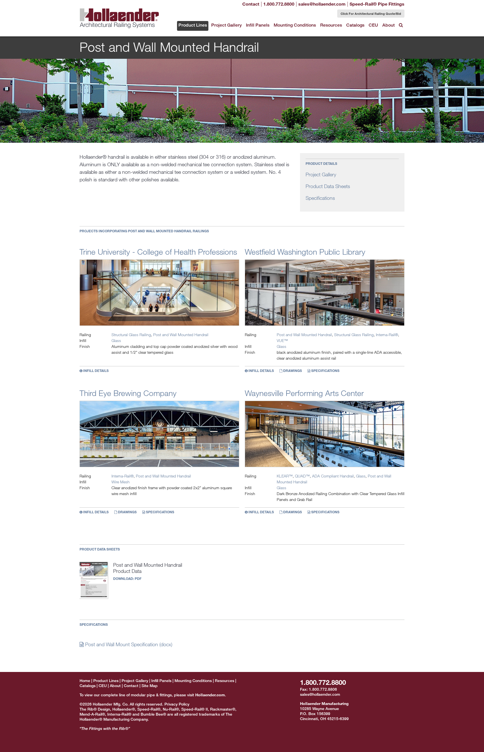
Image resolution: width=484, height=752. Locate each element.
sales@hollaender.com (320, 694)
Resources (331, 25)
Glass (116, 340)
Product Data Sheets (328, 186)
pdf (138, 578)
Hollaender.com (210, 694)
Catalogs (355, 25)
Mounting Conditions (295, 25)
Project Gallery (226, 25)
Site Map (149, 685)
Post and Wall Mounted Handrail (180, 334)
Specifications (320, 198)
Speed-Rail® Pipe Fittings (377, 3)
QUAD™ (302, 476)
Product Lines (192, 25)
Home (85, 680)
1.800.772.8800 (323, 682)
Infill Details (95, 371)
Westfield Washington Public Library (305, 251)
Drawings (292, 371)
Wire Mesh (120, 481)
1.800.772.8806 (323, 689)
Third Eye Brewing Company (128, 393)
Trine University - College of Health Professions (158, 251)
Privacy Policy (176, 704)
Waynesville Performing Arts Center (304, 393)
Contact (250, 3)
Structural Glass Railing (131, 334)
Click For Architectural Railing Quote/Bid (371, 13)
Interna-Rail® (387, 334)
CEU (373, 25)
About (388, 25)
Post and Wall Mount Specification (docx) (128, 644)
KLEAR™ (285, 476)
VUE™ (282, 340)
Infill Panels (257, 25)
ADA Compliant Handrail (333, 476)
